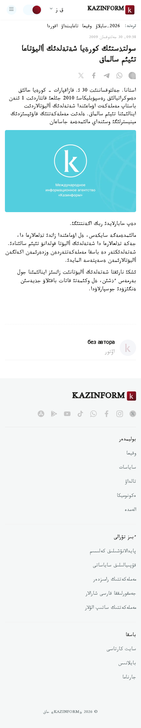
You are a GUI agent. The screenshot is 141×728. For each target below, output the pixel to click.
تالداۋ (130, 482)
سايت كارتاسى (121, 649)
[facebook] (106, 413)
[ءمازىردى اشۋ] (11, 10)
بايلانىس (127, 664)
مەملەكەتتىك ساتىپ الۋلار (110, 608)
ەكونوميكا (126, 496)
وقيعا (87, 27)
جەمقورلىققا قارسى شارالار (111, 594)
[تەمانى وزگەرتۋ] (32, 10)
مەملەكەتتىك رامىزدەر (114, 580)
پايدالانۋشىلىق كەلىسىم (113, 552)
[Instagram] (132, 77)
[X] (81, 77)
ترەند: (130, 27)
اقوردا (52, 27)
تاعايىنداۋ (69, 27)
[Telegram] (107, 77)
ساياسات (127, 468)
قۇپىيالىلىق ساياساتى (114, 566)
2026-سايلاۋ (108, 27)
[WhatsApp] (119, 77)
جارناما (129, 678)
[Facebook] (94, 77)
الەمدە (130, 510)
